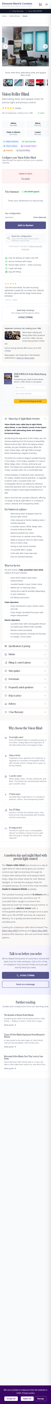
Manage (40, 1398)
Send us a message (25, 984)
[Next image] (45, 46)
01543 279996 (25, 317)
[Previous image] (5, 46)
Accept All (11, 1398)
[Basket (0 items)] (40, 4)
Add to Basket (25, 225)
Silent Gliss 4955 (10, 930)
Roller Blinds (14, 16)
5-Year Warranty (18, 11)
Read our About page (25, 358)
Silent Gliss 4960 (39, 930)
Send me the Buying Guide (30, 401)
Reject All (27, 1398)
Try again (25, 178)
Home (4, 16)
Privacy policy (28, 1392)
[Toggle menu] (46, 4)
